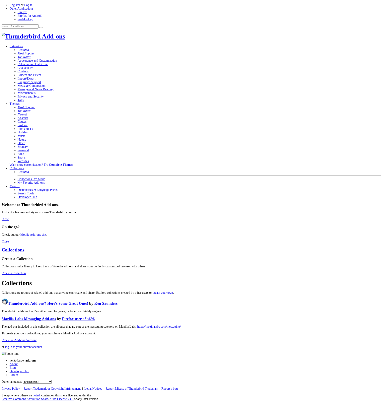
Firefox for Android (30, 15)
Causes (22, 121)
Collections (17, 168)
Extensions (16, 46)
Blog (13, 367)
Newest (22, 114)
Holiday (23, 132)
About (14, 364)
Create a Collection (14, 273)
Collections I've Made (31, 179)
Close (5, 219)
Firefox (22, 12)
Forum (14, 374)
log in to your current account (23, 347)
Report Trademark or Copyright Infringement (52, 388)
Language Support (29, 82)
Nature (22, 139)
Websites (23, 161)
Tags (21, 100)
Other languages (12, 381)
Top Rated (24, 57)
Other (21, 143)
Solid (21, 154)
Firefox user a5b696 (78, 319)
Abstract (23, 118)
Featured (23, 49)
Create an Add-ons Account (19, 340)
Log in (28, 5)
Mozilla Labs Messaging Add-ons (29, 319)
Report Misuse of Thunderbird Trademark (132, 388)
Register (15, 5)
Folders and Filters (29, 75)
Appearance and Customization (37, 60)
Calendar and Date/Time (33, 64)
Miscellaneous (27, 93)
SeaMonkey (25, 19)
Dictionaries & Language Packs (37, 189)
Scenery (23, 146)
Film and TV (26, 128)
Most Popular (26, 53)
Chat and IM (26, 67)
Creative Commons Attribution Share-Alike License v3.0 (38, 399)
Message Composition (31, 85)
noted (36, 395)
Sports (22, 157)
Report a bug (169, 388)
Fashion (23, 125)
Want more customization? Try (41, 164)
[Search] (40, 27)
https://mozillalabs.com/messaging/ (159, 326)
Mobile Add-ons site (33, 234)
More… (15, 186)
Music (21, 136)
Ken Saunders (105, 303)
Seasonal (23, 150)
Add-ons (53, 36)
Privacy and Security (31, 96)
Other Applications (21, 8)
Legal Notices (93, 388)
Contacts (23, 71)
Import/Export (26, 78)
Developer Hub (27, 197)
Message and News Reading (35, 89)
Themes (15, 103)
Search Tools (26, 193)
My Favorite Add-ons (31, 182)
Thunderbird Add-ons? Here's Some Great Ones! (48, 303)
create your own (163, 292)
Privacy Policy (11, 388)
